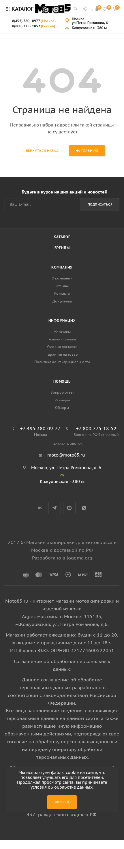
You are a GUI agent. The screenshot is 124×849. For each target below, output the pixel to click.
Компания (62, 267)
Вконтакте (40, 508)
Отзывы (62, 286)
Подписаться (100, 204)
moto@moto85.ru (66, 455)
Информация (62, 320)
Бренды (62, 248)
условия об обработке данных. (62, 787)
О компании (62, 278)
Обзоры (62, 407)
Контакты (62, 293)
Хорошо (62, 802)
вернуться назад (42, 151)
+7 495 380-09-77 (40, 428)
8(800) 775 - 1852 (33, 26)
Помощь (62, 381)
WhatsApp (84, 508)
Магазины (62, 331)
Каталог (62, 237)
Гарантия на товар (62, 354)
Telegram (54, 508)
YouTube (69, 508)
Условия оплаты (62, 339)
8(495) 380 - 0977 (34, 21)
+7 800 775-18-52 (96, 428)
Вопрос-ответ (62, 392)
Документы (62, 301)
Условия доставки (62, 346)
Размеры (62, 400)
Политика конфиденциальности (62, 362)
